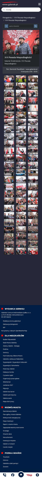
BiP (4, 327)
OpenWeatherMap (21, 331)
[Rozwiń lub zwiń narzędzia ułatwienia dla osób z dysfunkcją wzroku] (37, 475)
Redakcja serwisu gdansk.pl (11, 321)
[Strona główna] (4, 475)
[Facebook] (12, 475)
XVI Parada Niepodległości (24, 17)
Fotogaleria (7, 17)
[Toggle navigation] (39, 4)
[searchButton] (35, 26)
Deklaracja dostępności (10, 324)
